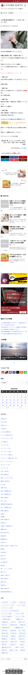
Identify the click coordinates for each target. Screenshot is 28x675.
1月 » (21, 407)
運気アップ (20, 647)
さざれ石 (22, 602)
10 (21, 397)
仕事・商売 (4, 474)
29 (14, 405)
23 (17, 402)
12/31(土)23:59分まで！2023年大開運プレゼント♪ (18, 255)
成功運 (3, 523)
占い (3, 484)
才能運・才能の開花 (6, 526)
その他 (3, 428)
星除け (14, 641)
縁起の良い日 (22, 142)
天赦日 (13, 630)
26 (2, 405)
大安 (4, 625)
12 (2, 400)
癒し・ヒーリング (6, 568)
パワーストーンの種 (7, 455)
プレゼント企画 (7, 616)
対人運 (13, 633)
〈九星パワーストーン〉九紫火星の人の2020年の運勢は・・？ (18, 243)
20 (6, 402)
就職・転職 (4, 510)
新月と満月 (5, 532)
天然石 (4, 630)
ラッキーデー (20, 616)
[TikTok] (15, 1)
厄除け (4, 487)
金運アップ (14, 650)
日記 (3, 542)
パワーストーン (5, 448)
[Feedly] (26, 1)
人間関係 (19, 619)
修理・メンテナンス (7, 478)
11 (25, 397)
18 (25, 400)
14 (10, 400)
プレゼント (20, 613)
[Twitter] (22, 1)
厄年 (13, 622)
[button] (3, 351)
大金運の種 (5, 627)
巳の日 (20, 113)
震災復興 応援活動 (6, 591)
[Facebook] (20, 1)
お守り (4, 422)
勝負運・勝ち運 (5, 481)
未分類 (3, 552)
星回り (4, 641)
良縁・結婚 (4, 578)
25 (25, 402)
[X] (5, 157)
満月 (4, 644)
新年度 (4, 639)
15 (14, 400)
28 (10, 405)
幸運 (13, 636)
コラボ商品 (4, 441)
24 (21, 402)
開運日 (24, 144)
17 (21, 400)
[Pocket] (14, 160)
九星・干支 (4, 471)
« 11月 (7, 407)
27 (6, 405)
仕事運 (5, 622)
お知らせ (4, 425)
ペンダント (4, 468)
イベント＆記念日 (6, 435)
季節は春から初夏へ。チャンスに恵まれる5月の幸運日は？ (18, 229)
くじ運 (13, 602)
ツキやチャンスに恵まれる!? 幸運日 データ (13, 119)
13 (6, 400)
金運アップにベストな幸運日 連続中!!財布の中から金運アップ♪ (18, 203)
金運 (3, 585)
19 (2, 402)
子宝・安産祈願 (6, 494)
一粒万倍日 (6, 619)
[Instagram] (13, 1)
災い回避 (4, 562)
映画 (3, 549)
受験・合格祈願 (6, 491)
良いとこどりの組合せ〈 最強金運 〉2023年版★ (18, 216)
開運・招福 (5, 588)
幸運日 (11, 13)
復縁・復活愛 (5, 519)
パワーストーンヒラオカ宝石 (14, 140)
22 (14, 402)
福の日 (17, 142)
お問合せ (4, 418)
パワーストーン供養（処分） (9, 458)
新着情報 (4, 539)
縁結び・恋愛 (5, 575)
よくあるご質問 (6, 432)
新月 (13, 639)
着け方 (3, 572)
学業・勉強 (4, 497)
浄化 (3, 555)
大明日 (22, 625)
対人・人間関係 (6, 507)
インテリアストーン (7, 438)
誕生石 (3, 582)
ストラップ (4, 445)
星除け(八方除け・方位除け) (9, 546)
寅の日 (5, 142)
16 (17, 400)
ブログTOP (4, 13)
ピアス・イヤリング (6, 461)
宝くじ (3, 501)
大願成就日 (19, 627)
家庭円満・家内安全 (7, 504)
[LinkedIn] (5, 160)
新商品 (4, 529)
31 (21, 405)
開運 (23, 650)
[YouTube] (18, 1)
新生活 (3, 536)
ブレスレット (5, 464)
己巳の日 (22, 633)
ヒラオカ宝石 (23, 148)
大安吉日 (23, 140)
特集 (3, 565)
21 (10, 402)
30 (17, 405)
